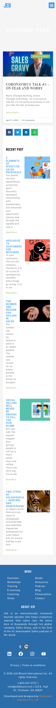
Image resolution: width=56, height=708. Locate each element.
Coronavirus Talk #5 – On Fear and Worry (27, 86)
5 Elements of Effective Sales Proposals (14, 165)
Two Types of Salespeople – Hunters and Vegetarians (15, 499)
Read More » (13, 112)
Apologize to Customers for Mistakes (14, 246)
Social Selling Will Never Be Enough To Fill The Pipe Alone (11, 413)
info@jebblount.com (20, 686)
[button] (52, 5)
